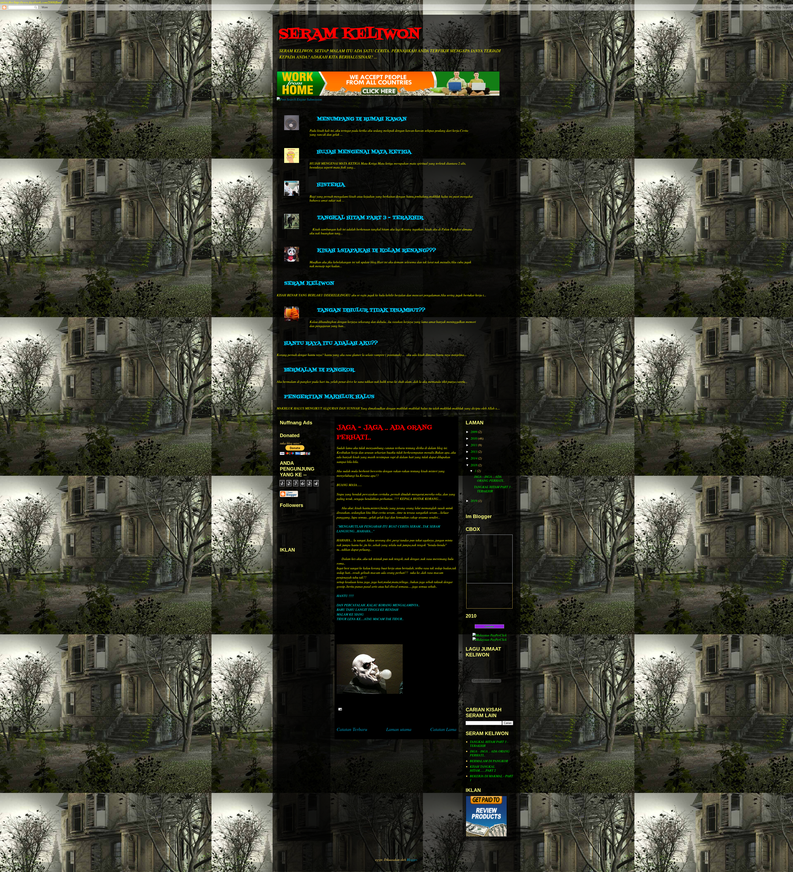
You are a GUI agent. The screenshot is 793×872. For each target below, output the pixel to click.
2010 (474, 438)
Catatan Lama (443, 729)
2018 (474, 465)
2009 (474, 431)
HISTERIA (331, 185)
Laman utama (398, 729)
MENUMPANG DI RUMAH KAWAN (362, 119)
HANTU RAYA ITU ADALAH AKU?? (331, 343)
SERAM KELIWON (349, 34)
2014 (474, 458)
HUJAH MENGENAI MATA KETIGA (364, 152)
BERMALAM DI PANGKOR (319, 370)
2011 (474, 445)
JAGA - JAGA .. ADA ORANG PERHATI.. (489, 478)
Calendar (489, 626)
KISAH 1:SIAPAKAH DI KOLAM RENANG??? (376, 250)
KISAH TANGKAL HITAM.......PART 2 (483, 768)
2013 (474, 451)
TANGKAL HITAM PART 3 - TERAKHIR (370, 218)
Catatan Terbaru (352, 729)
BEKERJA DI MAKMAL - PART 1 (491, 778)
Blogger (412, 859)
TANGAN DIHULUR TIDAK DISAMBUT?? (371, 310)
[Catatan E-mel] (339, 708)
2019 (474, 500)
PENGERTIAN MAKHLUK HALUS (329, 397)
